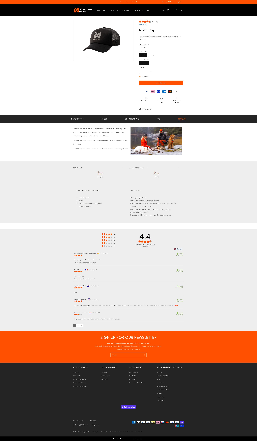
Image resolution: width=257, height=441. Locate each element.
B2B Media (132, 376)
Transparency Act (162, 386)
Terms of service (127, 431)
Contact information (115, 431)
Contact (76, 372)
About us (160, 372)
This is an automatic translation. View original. (85, 262)
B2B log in (132, 379)
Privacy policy (104, 431)
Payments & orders (79, 379)
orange (153, 55)
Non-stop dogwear (83, 432)
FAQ (158, 119)
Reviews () (143, 24)
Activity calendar (162, 390)
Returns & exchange (80, 386)
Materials (104, 379)
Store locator (133, 372)
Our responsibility (162, 376)
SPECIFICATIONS (132, 119)
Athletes (159, 393)
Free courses (161, 397)
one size (144, 63)
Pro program (161, 400)
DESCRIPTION (77, 119)
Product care (105, 376)
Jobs (158, 379)
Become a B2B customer (137, 383)
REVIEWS (182, 119)
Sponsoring (160, 383)
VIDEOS (104, 119)
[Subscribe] (144, 355)
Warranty (104, 372)
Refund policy (138, 431)
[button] (102, 10)
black (143, 55)
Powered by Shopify (93, 432)
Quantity (141, 67)
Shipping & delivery (79, 383)
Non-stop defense (138, 439)
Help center (77, 376)
